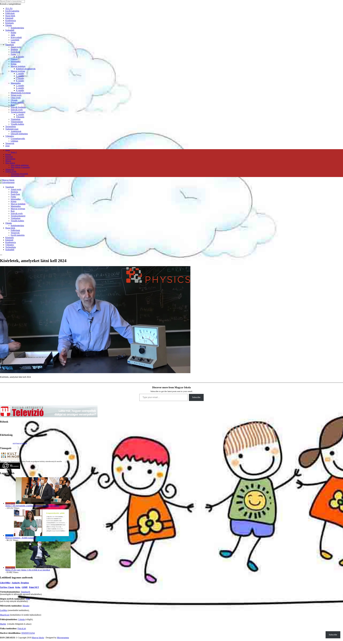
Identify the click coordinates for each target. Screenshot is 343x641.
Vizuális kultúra (17, 124)
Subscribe (196, 397)
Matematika (16, 83)
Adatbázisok (16, 131)
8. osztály (20, 57)
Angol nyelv (16, 47)
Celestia (21, 619)
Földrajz (14, 59)
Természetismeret (18, 112)
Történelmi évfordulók (19, 174)
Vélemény (9, 136)
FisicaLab (22, 628)
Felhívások (10, 13)
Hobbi (13, 32)
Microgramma (63, 637)
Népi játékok (10, 163)
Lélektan (14, 141)
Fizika (13, 54)
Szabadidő (9, 30)
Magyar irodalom (18, 66)
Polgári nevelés (17, 102)
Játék (13, 35)
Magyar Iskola (38, 637)
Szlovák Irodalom (18, 107)
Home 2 (14, 152)
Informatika (15, 61)
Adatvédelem (10, 159)
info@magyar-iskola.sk (20, 443)
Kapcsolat (9, 157)
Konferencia (10, 20)
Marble (3, 624)
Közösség (9, 23)
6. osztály (20, 76)
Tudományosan (11, 129)
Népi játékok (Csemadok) (20, 167)
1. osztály (20, 73)
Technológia (10, 126)
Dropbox (25, 583)
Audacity (16, 583)
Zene (7, 146)
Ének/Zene (15, 52)
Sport (13, 42)
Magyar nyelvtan (18, 71)
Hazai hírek (10, 16)
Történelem (15, 119)
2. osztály (20, 85)
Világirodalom (17, 122)
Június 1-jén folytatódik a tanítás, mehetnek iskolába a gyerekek (32, 506)
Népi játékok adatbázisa (20, 165)
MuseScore (5, 615)
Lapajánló (15, 40)
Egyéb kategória (12, 11)
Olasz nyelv (16, 97)
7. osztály (20, 78)
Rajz (13, 105)
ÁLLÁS (8, 8)
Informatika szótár (18, 176)
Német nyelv (16, 95)
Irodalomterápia (17, 28)
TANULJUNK (10, 172)
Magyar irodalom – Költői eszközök (20, 538)
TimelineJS (25, 592)
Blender (26, 606)
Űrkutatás (20, 117)
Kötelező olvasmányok (26, 69)
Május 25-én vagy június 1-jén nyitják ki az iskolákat (27, 570)
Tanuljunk (9, 44)
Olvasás (14, 100)
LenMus (3, 610)
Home (7, 150)
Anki (28, 599)
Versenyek (9, 143)
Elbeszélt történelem (19, 134)
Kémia (13, 64)
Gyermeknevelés (18, 138)
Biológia (14, 49)
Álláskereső (9, 169)
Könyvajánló (16, 37)
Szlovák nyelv (17, 110)
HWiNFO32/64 (28, 633)
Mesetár (8, 161)
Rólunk (8, 154)
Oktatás (8, 25)
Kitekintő (9, 18)
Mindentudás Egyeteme (21, 93)
